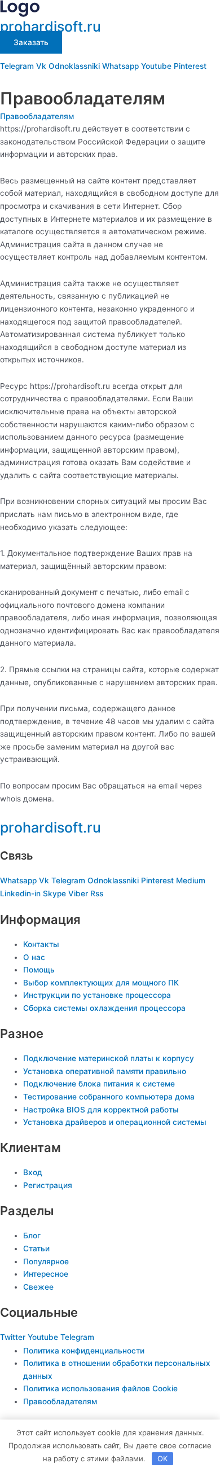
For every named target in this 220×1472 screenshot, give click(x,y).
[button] (110, 79)
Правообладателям (37, 116)
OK (162, 1458)
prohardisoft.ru (50, 26)
